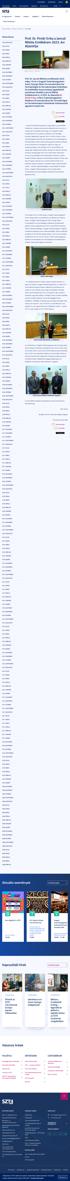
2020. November (7, 299)
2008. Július (5, 850)
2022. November (7, 210)
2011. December (7, 697)
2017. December (7, 429)
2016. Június (6, 496)
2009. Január (6, 827)
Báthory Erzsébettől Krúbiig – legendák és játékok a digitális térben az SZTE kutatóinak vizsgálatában (58, 1010)
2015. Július (5, 537)
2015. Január (6, 559)
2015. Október (6, 526)
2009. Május (5, 812)
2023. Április (6, 191)
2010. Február (6, 779)
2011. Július (5, 716)
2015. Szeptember (7, 530)
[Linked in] (50, 1134)
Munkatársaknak (44, 6)
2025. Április (6, 102)
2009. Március (6, 820)
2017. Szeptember (7, 440)
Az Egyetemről (6, 16)
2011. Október (6, 704)
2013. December (7, 608)
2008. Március (6, 864)
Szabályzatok (28, 1118)
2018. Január (6, 425)
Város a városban (52, 1074)
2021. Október (6, 258)
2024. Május (5, 143)
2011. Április (6, 727)
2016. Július (5, 492)
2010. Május (5, 768)
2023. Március (6, 195)
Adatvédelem (51, 2)
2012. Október (6, 660)
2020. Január (6, 336)
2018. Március (6, 418)
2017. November (7, 433)
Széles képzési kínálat (31, 1061)
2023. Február (6, 199)
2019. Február (6, 377)
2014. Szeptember (7, 574)
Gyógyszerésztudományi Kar (10, 1135)
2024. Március (6, 150)
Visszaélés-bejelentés (33, 1170)
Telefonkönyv (41, 2)
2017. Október (6, 437)
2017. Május (5, 455)
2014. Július (5, 582)
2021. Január (6, 292)
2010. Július (5, 760)
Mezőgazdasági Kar (7, 1141)
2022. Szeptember (7, 217)
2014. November (7, 567)
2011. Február (6, 734)
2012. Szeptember (7, 664)
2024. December (7, 117)
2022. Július (5, 225)
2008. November (7, 835)
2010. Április (6, 771)
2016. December (7, 474)
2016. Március (6, 507)
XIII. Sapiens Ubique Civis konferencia (36, 921)
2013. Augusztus (7, 623)
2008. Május (5, 861)
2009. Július (5, 805)
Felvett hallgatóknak (24, 6)
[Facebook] (55, 1134)
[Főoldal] (5, 11)
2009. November (7, 790)
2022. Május (5, 232)
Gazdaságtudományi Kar (8, 1133)
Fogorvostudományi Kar (8, 1130)
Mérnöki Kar (5, 1144)
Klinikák (27, 1157)
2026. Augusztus (7, 42)
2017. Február (6, 466)
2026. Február (6, 65)
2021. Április (6, 280)
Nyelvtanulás (6, 1069)
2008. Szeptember (7, 842)
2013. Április (6, 637)
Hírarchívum (21, 29)
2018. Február (6, 422)
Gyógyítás (35, 16)
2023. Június (6, 184)
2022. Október (6, 213)
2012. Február (6, 690)
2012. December (7, 652)
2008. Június (6, 853)
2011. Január (6, 738)
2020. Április (6, 325)
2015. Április (6, 548)
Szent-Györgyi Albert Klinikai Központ (35, 1154)
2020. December (7, 295)
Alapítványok (28, 1115)
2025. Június (6, 94)
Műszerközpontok (47, 16)
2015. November (7, 522)
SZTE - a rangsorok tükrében (32, 1065)
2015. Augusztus (7, 533)
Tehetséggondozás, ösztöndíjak (10, 1061)
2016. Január (6, 515)
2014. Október (6, 571)
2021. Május (5, 277)
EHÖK (26, 1137)
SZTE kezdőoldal (6, 6)
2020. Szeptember (7, 306)
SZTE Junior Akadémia (31, 1069)
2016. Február (6, 511)
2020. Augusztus (7, 310)
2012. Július (5, 671)
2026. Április (6, 57)
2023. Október (6, 169)
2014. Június (6, 585)
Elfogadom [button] (62, 1177)
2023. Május (28, 29)
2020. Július (5, 314)
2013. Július (5, 626)
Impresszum (57, 1170)
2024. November (7, 120)
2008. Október (6, 838)
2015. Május (5, 544)
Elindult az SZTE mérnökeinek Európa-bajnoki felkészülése (11, 1006)
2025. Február (6, 109)
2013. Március (6, 641)
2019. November (7, 344)
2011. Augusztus (7, 712)
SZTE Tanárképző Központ (9, 1151)
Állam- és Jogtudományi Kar (9, 1115)
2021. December (7, 251)
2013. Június (6, 630)
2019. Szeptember (7, 351)
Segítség (65, 1170)
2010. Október (6, 749)
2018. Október (6, 392)
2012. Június (6, 675)
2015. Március (6, 552)
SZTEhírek (14, 29)
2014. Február (6, 600)
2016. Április (6, 504)
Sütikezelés (11, 1170)
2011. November (7, 701)
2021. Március (6, 284)
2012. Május (5, 678)
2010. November (7, 745)
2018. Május (5, 411)
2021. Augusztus (7, 265)
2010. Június (6, 764)
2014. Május (5, 589)
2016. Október (6, 481)
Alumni (55, 6)
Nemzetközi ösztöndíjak (8, 1065)
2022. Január (6, 247)
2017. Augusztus (7, 444)
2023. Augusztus (7, 176)
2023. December (7, 161)
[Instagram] (60, 1134)
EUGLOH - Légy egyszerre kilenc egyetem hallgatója (9, 1077)
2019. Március (6, 373)
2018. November (7, 388)
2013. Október (6, 615)
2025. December (7, 72)
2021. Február (6, 288)
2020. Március (6, 329)
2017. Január (6, 470)
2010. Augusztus (7, 757)
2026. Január (6, 68)
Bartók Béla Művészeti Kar (9, 1118)
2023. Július (5, 180)
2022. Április (6, 236)
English (60, 2)
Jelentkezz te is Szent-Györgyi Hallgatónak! (35, 1002)
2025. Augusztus (7, 87)
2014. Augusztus (7, 578)
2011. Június (6, 719)
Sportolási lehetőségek (54, 1067)
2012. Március (6, 686)
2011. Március (6, 731)
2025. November (7, 76)
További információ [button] (37, 1178)
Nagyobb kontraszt (67, 2)
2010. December (7, 742)
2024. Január (6, 158)
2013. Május (5, 634)
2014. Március (6, 597)
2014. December (7, 563)
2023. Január (6, 202)
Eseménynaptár (54, 883)
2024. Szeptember (7, 128)
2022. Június (6, 228)
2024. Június (6, 139)
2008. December (7, 831)
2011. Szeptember (7, 708)
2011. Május (5, 723)
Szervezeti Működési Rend (32, 1120)
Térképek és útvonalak (52, 1123)
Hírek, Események (8, 21)
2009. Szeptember (7, 797)
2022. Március (6, 239)
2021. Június (6, 273)
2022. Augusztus (7, 221)
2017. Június (6, 451)
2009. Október (6, 794)
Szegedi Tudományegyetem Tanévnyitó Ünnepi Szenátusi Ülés (60, 923)
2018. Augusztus (7, 399)
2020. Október (6, 303)
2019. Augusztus (7, 355)
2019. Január (6, 381)
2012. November (7, 656)
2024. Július (5, 135)
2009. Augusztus (7, 801)
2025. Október (6, 79)
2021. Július (5, 269)
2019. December (7, 340)
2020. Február (6, 332)
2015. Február (6, 556)
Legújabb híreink (9, 995)
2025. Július (5, 91)
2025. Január (6, 113)
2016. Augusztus (7, 489)
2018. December (7, 385)
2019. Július (5, 358)
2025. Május (5, 98)
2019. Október (6, 347)
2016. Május (5, 500)
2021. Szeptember (7, 262)
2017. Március (6, 463)
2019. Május (5, 366)
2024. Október (6, 124)
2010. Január (6, 783)
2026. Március (6, 61)
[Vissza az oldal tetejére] (64, 1096)
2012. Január (6, 693)
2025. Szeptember (7, 83)
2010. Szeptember (7, 753)
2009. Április (6, 816)
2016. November (7, 478)
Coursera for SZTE (7, 1072)
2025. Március (6, 106)
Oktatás (17, 16)
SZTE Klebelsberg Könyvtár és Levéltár (33, 1073)
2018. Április (6, 414)
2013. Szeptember (7, 619)
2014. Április (6, 593)
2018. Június (6, 407)
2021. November (7, 254)
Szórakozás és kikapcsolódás (55, 1070)
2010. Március (6, 775)
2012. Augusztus (7, 667)
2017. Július (5, 448)
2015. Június (6, 541)
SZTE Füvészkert (29, 1078)
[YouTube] (65, 1134)
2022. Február (6, 243)
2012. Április (6, 682)
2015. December (7, 518)
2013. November (7, 611)
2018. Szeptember (7, 396)
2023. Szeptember (7, 172)
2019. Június (6, 362)
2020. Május (5, 321)
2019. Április (6, 370)
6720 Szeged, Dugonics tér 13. (59, 1115)
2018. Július (5, 403)
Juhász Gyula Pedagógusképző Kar (11, 1138)
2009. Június (6, 809)
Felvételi (14, 6)
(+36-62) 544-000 (56, 1118)
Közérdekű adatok (46, 1170)
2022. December (7, 206)
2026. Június (6, 50)
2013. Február (6, 645)
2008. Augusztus (7, 846)
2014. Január (6, 604)
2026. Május (5, 53)
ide (57, 401)
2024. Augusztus (7, 132)
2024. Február (6, 154)
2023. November (7, 165)
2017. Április (6, 459)
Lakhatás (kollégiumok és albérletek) (55, 1062)
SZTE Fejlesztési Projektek (32, 1140)
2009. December (7, 786)
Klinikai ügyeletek (29, 1160)
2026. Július (5, 46)
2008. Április (6, 857)
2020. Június (6, 318)
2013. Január (6, 649)
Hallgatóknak (34, 6)
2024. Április (6, 146)
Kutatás (26, 16)
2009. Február (6, 824)
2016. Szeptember (7, 485)
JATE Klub (27, 1082)
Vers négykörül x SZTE (13, 920)
